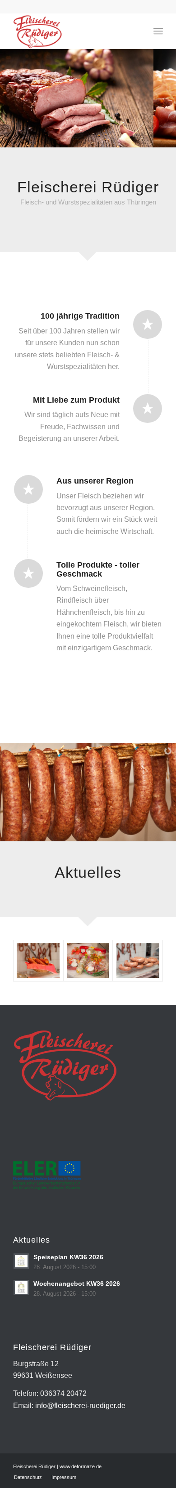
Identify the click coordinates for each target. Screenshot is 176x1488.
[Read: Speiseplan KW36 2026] (21, 1261)
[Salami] (38, 960)
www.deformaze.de (81, 1466)
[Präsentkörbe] (88, 960)
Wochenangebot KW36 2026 (76, 1283)
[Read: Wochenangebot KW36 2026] (21, 1287)
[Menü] (158, 31)
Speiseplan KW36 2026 (68, 1257)
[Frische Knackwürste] (137, 960)
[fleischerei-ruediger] (73, 31)
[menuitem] (158, 31)
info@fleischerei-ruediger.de (80, 1405)
